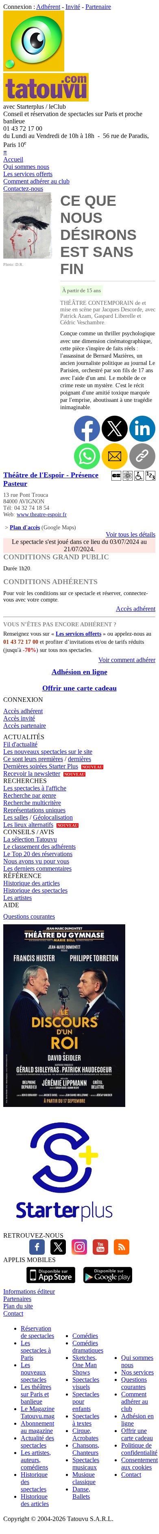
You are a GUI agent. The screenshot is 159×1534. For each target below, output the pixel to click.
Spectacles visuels (85, 1383)
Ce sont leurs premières (33, 758)
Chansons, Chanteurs (85, 1449)
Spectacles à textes (85, 1420)
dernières (79, 758)
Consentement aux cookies (139, 1463)
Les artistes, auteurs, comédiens (36, 1460)
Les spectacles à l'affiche (34, 788)
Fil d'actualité (20, 744)
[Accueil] (33, 69)
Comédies (85, 1335)
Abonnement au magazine (37, 1427)
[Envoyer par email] (115, 456)
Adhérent (48, 6)
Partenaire (98, 6)
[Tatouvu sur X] (56, 1252)
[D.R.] (27, 256)
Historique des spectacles (35, 890)
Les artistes (17, 897)
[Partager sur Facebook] (87, 429)
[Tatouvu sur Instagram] (77, 1252)
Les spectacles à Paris (36, 1350)
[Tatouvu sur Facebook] (37, 1252)
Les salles (15, 817)
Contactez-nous (23, 188)
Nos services (137, 1372)
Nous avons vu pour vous (36, 861)
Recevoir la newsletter (31, 773)
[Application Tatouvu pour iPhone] (50, 1284)
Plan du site (18, 1306)
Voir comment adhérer (126, 659)
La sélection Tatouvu (30, 839)
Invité (72, 6)
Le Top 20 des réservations (37, 853)
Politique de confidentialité (139, 1449)
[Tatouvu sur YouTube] (98, 1252)
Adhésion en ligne (79, 672)
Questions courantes (29, 916)
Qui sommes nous (26, 166)
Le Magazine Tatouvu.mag (37, 1412)
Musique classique (84, 1478)
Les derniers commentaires (37, 868)
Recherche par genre (29, 795)
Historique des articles (31, 883)
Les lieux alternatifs (28, 824)
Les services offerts (27, 173)
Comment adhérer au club (36, 181)
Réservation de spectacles (37, 1332)
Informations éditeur (29, 1291)
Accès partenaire (24, 725)
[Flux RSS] (119, 1252)
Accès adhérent (135, 608)
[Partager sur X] (115, 429)
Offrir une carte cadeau (79, 688)
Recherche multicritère (32, 802)
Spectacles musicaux (85, 1463)
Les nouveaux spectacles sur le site (47, 751)
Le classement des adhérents (39, 846)
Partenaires (17, 1298)
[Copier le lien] (142, 456)
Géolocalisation (53, 817)
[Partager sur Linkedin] (142, 429)
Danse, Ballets (81, 1493)
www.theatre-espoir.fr (42, 514)
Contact (13, 1313)
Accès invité (19, 718)
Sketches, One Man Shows (84, 1365)
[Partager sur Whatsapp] (87, 456)
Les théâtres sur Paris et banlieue (36, 1394)
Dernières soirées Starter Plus (40, 766)
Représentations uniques (34, 810)
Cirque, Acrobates (85, 1434)
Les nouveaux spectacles (33, 1372)
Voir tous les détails (130, 534)
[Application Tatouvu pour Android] (107, 1284)
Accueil (13, 159)
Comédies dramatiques (87, 1347)
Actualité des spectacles (37, 1442)
